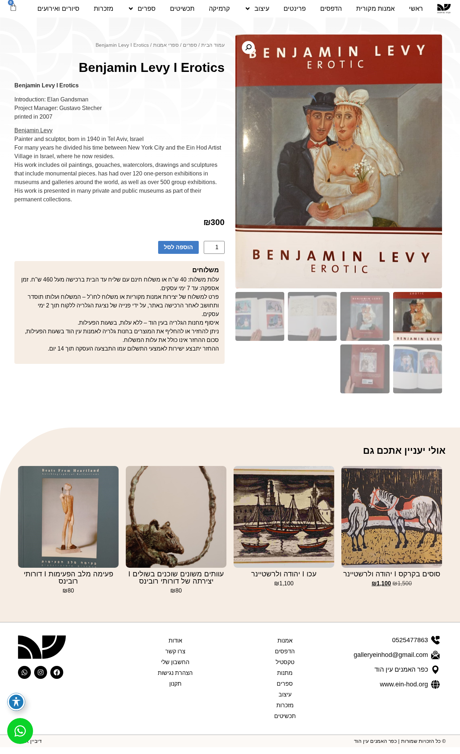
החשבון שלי (175, 662)
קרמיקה (219, 8)
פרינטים (295, 8)
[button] (248, 47)
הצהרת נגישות (175, 673)
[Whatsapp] (24, 672)
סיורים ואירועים (58, 8)
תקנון (175, 684)
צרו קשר (175, 651)
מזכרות (103, 8)
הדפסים (331, 8)
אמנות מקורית (375, 8)
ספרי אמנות (166, 45)
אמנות (285, 641)
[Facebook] (56, 672)
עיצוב (261, 8)
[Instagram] (40, 672)
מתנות (285, 673)
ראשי (416, 8)
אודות (175, 641)
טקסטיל (285, 662)
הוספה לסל (178, 247)
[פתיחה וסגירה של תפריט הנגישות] (16, 701)
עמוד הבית (213, 45)
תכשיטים (182, 8)
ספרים (147, 8)
